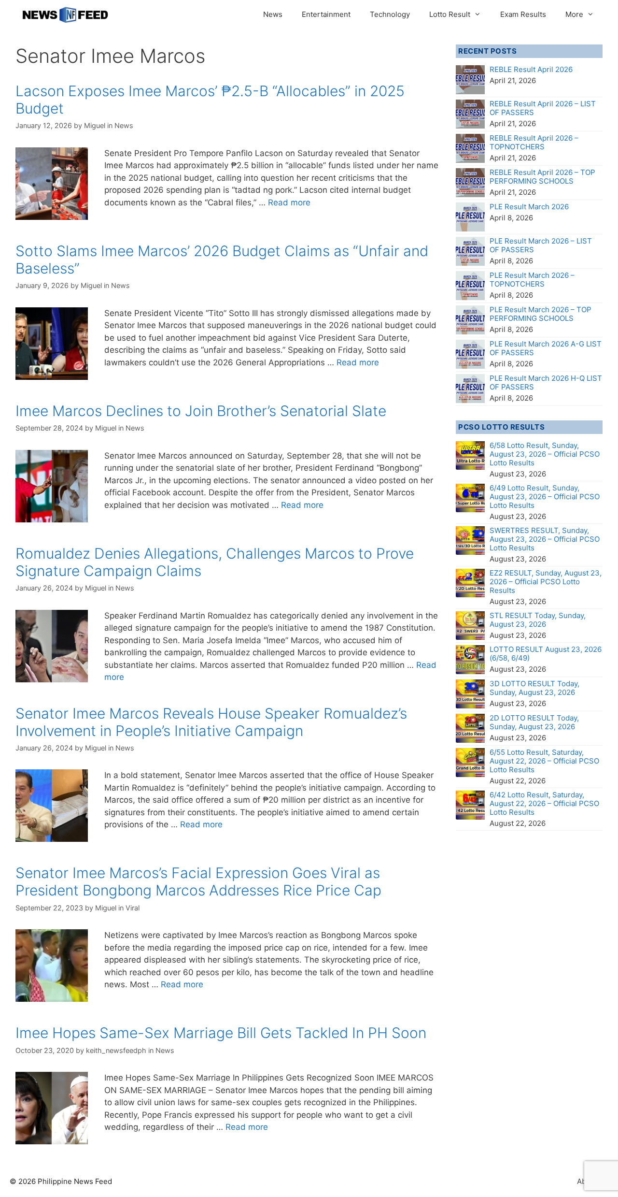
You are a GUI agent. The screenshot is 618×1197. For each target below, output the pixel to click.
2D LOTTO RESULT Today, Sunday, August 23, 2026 (534, 722)
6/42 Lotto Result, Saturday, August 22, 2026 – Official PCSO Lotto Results (544, 803)
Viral (133, 908)
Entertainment (326, 14)
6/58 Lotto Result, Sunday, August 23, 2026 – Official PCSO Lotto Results (545, 454)
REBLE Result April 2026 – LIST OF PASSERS (543, 108)
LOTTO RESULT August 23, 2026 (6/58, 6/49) (546, 654)
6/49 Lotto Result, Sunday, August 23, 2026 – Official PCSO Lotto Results (545, 496)
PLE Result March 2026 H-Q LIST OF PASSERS (546, 382)
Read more (289, 202)
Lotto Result (449, 14)
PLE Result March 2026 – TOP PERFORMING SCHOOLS (540, 314)
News (272, 14)
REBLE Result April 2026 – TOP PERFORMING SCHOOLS (542, 177)
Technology (390, 14)
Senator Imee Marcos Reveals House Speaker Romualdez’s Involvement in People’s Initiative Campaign (211, 722)
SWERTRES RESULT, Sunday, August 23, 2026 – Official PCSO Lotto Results (545, 539)
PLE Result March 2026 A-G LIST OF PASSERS (546, 348)
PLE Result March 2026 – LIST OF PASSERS (541, 245)
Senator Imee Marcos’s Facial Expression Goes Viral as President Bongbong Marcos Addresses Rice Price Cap (198, 881)
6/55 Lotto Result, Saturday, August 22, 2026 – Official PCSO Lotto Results (544, 761)
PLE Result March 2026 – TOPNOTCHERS (532, 279)
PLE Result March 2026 (529, 206)
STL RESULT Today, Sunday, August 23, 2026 (538, 620)
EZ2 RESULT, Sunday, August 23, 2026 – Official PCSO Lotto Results (546, 581)
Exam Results (523, 14)
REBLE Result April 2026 (531, 69)
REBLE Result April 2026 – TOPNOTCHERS (534, 142)
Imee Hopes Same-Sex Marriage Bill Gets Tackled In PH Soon (220, 1032)
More (574, 14)
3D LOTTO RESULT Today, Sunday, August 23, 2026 (534, 688)
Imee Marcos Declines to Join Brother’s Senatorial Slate (200, 410)
